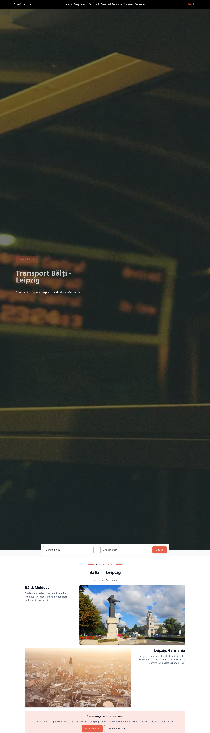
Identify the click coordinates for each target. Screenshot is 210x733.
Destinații (93, 4)
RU (194, 4)
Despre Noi (80, 4)
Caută (159, 549)
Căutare (128, 4)
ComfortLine (22, 4)
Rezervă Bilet (92, 728)
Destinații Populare (111, 4)
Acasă (68, 4)
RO (189, 4)
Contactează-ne (116, 728)
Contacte (140, 4)
